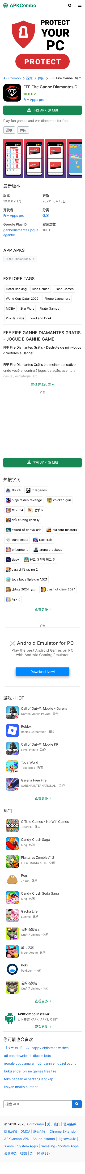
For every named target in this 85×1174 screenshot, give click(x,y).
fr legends (39, 490)
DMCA (25, 1131)
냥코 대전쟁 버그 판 (42, 559)
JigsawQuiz (67, 1139)
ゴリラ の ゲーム (16, 1048)
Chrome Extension (63, 1131)
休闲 (23, 130)
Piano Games (64, 289)
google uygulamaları (19, 1063)
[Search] (77, 1104)
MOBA (10, 308)
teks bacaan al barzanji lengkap (28, 1079)
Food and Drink (41, 318)
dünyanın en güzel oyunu (57, 1063)
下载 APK (45, 110)
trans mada (20, 540)
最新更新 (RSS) (15, 1153)
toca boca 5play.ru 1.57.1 (29, 579)
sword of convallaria (26, 530)
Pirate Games (49, 308)
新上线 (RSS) (40, 1153)
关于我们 (53, 1124)
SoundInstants (44, 1139)
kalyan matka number (21, 1087)
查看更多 (41, 609)
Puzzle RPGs (15, 318)
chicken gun (62, 500)
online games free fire (39, 1071)
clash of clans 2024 (61, 589)
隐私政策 (10, 1131)
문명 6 (38, 510)
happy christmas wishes (49, 1048)
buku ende (12, 1071)
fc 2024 (17, 510)
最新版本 (11, 186)
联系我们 (40, 1131)
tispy (15, 559)
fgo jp (16, 599)
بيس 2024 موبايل (24, 589)
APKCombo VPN (17, 1139)
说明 (9, 130)
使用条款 (69, 1124)
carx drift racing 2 (25, 569)
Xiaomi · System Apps (21, 1146)
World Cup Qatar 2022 (22, 298)
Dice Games (40, 289)
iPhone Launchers (57, 298)
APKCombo (12, 78)
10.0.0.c (12, 201)
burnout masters (64, 530)
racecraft (45, 540)
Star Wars (27, 308)
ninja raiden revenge (27, 500)
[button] (70, 5)
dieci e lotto (42, 1056)
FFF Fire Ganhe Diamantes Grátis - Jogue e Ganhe (52, 89)
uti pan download (17, 1056)
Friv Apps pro (33, 100)
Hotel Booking (16, 289)
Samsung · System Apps (60, 1146)
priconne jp (20, 549)
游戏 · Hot (13, 698)
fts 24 (16, 490)
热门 (7, 811)
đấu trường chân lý (25, 520)
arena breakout (50, 549)
